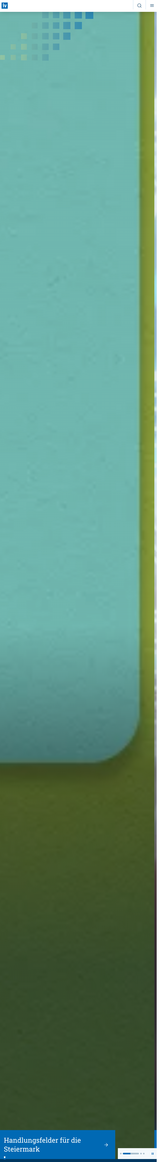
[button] (121, 1153)
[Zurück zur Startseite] (5, 5)
